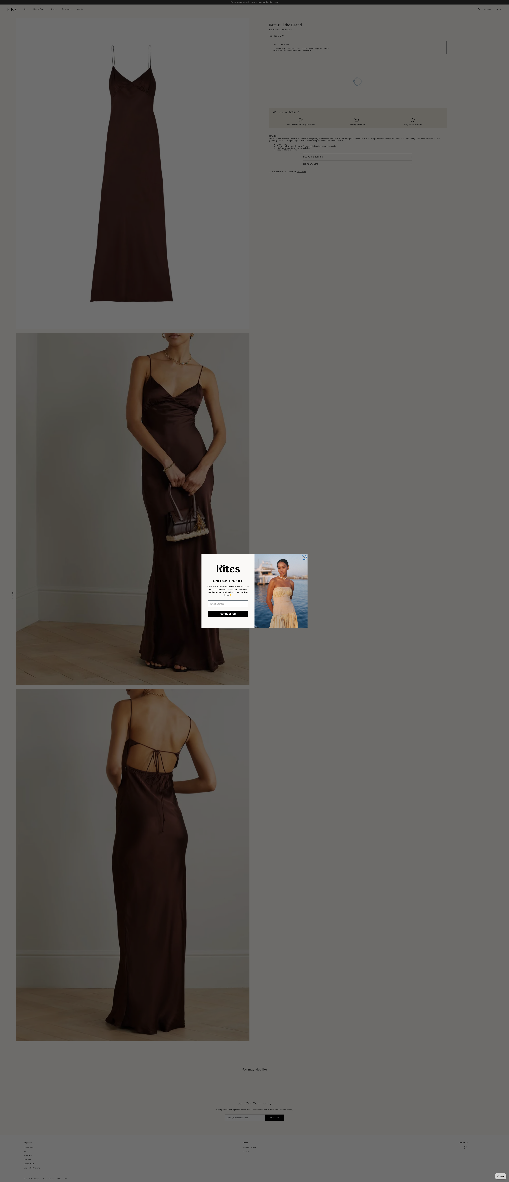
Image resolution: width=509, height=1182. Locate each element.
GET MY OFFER (228, 613)
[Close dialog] (304, 557)
